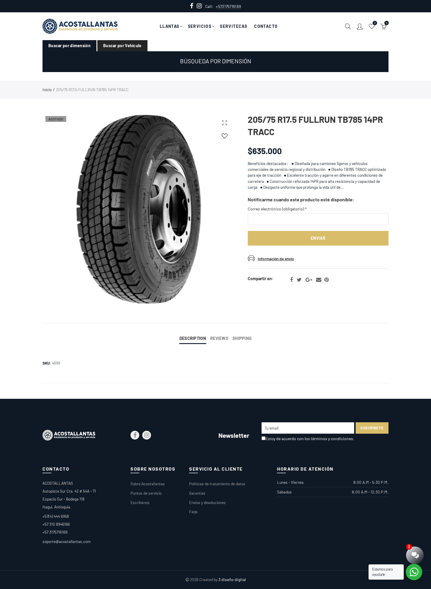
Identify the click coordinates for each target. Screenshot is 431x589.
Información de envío (276, 258)
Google (309, 279)
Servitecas (233, 26)
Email (318, 279)
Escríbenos (140, 502)
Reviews (219, 338)
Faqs (193, 511)
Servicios (200, 26)
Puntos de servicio (146, 493)
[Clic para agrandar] (224, 122)
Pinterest (326, 279)
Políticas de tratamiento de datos (217, 483)
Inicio (47, 89)
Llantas (169, 26)
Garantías (197, 493)
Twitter (299, 279)
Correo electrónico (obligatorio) (277, 208)
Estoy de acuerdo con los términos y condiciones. (309, 438)
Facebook (291, 279)
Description (192, 338)
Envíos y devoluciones (207, 502)
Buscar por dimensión (69, 45)
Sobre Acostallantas (147, 483)
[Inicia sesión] (224, 135)
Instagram (146, 435)
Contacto (266, 26)
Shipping (242, 338)
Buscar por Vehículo (122, 45)
